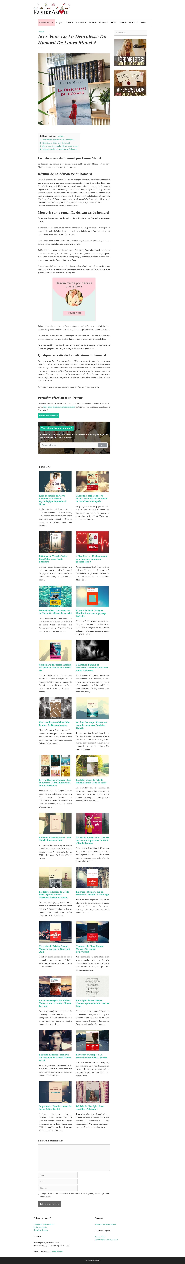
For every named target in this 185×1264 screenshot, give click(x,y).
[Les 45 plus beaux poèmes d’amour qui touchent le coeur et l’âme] (92, 995)
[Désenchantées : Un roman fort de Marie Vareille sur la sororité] (55, 605)
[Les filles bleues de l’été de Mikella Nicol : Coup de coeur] (92, 775)
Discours (102, 22)
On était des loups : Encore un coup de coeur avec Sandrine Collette (91, 725)
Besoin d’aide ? (45, 22)
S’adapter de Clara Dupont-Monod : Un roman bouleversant (90, 949)
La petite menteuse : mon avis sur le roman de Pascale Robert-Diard (55, 1057)
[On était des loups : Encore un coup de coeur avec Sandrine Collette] (92, 717)
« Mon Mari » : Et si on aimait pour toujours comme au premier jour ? (91, 559)
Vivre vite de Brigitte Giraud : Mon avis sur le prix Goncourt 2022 (54, 949)
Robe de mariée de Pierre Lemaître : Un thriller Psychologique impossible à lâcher (52, 500)
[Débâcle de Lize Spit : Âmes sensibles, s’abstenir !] (92, 1101)
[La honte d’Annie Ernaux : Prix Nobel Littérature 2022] (55, 832)
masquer (60, 136)
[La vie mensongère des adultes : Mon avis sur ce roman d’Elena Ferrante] (55, 995)
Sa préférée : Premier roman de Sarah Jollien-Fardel (55, 1107)
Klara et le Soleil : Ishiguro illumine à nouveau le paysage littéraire (91, 613)
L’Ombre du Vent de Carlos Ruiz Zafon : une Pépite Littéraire (53, 559)
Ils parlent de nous (41, 1230)
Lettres (91, 22)
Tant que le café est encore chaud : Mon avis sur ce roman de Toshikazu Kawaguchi (91, 498)
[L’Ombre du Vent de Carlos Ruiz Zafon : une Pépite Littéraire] (55, 551)
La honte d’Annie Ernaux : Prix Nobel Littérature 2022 (55, 839)
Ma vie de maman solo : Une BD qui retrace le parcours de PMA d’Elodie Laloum (92, 840)
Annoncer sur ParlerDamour (105, 1224)
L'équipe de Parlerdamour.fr (44, 1224)
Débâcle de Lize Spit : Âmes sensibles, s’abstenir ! (90, 1107)
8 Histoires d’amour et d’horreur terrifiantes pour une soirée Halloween (92, 667)
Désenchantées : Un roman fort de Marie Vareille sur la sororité (55, 612)
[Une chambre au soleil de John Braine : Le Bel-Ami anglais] (55, 717)
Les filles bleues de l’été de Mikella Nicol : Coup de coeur (91, 781)
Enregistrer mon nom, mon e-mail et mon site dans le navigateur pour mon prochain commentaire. (74, 1195)
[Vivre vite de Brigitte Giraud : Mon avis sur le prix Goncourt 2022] (55, 941)
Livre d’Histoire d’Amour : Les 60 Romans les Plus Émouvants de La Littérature (55, 783)
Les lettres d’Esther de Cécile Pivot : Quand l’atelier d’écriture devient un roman (54, 894)
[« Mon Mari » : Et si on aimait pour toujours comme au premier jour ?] (92, 551)
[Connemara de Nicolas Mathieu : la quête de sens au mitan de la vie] (55, 659)
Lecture (41, 32)
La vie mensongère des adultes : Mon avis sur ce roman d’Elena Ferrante (55, 1003)
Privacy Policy (100, 1237)
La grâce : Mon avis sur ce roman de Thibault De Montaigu (92, 893)
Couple (59, 22)
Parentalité (80, 22)
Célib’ (68, 22)
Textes (121, 22)
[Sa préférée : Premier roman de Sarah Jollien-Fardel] (55, 1101)
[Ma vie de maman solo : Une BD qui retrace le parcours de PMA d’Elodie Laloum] (92, 832)
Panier (143, 22)
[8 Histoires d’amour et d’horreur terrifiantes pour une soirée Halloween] (92, 659)
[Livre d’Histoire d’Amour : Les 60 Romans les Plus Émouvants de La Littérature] (55, 775)
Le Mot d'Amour (57, 1251)
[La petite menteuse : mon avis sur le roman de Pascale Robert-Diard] (55, 1050)
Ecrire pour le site (40, 1227)
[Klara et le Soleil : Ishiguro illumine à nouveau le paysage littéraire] (92, 605)
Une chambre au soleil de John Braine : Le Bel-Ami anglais (54, 723)
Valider (102, 445)
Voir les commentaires (48, 416)
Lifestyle (132, 22)
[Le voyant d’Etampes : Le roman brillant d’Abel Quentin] (92, 1050)
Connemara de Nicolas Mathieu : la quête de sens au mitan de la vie (55, 667)
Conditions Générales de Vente (106, 1240)
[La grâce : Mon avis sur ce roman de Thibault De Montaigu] (92, 887)
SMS (113, 22)
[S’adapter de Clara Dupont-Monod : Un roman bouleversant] (92, 941)
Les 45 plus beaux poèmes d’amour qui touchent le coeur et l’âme (92, 1003)
